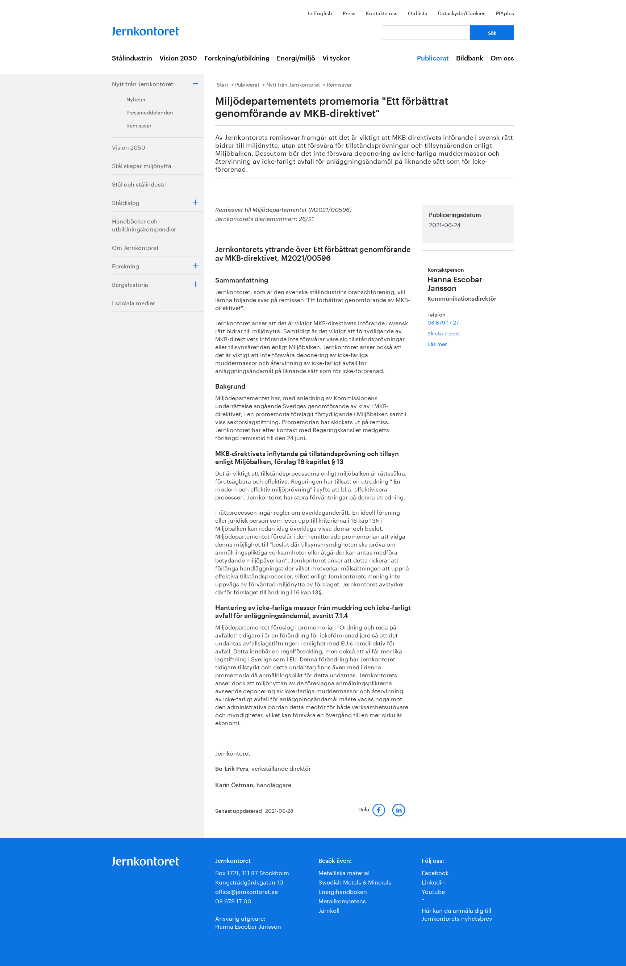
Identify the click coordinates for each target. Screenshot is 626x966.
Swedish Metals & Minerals (354, 881)
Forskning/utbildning (237, 58)
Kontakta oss (381, 13)
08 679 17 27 (443, 322)
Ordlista (417, 13)
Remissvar (138, 125)
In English (320, 13)
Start (222, 84)
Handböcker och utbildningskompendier (144, 224)
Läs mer (447, 343)
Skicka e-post (443, 333)
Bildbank (469, 58)
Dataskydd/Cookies (461, 13)
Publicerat (433, 58)
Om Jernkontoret (135, 246)
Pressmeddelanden (149, 112)
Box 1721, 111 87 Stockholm (252, 872)
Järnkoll (328, 909)
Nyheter (136, 99)
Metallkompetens (342, 900)
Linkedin (433, 881)
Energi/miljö (296, 58)
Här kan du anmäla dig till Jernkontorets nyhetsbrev (457, 913)
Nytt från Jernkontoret (142, 83)
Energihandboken (342, 890)
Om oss (502, 58)
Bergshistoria (130, 283)
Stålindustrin (132, 58)
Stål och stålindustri (139, 183)
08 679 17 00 (233, 900)
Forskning (125, 265)
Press (349, 13)
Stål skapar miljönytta (141, 165)
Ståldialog (125, 201)
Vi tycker (336, 58)
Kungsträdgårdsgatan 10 (249, 881)
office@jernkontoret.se (246, 890)
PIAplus (505, 13)
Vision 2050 (178, 58)
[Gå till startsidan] (145, 29)
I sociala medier (133, 302)
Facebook (435, 872)
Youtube (433, 890)
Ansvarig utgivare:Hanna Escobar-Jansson (248, 921)
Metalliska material (344, 872)
